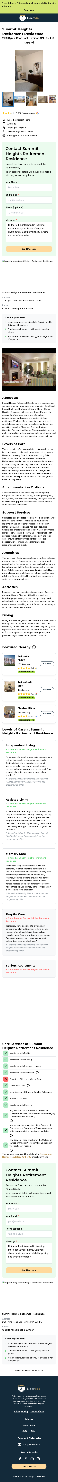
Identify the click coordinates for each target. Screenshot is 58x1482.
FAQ (33, 1430)
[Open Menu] (3, 18)
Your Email (12, 194)
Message (11, 220)
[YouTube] (32, 1459)
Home (25, 1425)
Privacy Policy (21, 1411)
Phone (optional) (14, 207)
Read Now (29, 10)
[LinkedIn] (38, 1459)
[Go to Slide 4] (43, 99)
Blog (25, 1430)
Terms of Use (37, 1411)
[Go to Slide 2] (19, 99)
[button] (29, 71)
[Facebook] (20, 1459)
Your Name (12, 182)
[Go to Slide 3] (31, 99)
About (33, 1425)
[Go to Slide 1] (8, 99)
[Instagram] (26, 1459)
